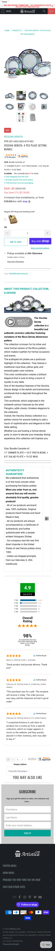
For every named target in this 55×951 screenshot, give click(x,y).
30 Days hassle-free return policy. (18, 180)
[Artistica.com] (27, 11)
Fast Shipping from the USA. (16, 177)
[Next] (48, 63)
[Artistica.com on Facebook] (20, 897)
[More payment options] (39, 242)
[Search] (44, 11)
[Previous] (6, 63)
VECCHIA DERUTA (13, 136)
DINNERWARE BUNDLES (18, 274)
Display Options (20, 764)
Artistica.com (14, 929)
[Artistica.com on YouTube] (40, 897)
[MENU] (1, 11)
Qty (5, 227)
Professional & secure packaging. (18, 183)
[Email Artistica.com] (14, 897)
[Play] (27, 63)
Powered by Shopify (11, 944)
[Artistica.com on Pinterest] (30, 897)
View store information (15, 262)
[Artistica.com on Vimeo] (35, 897)
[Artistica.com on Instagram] (25, 897)
